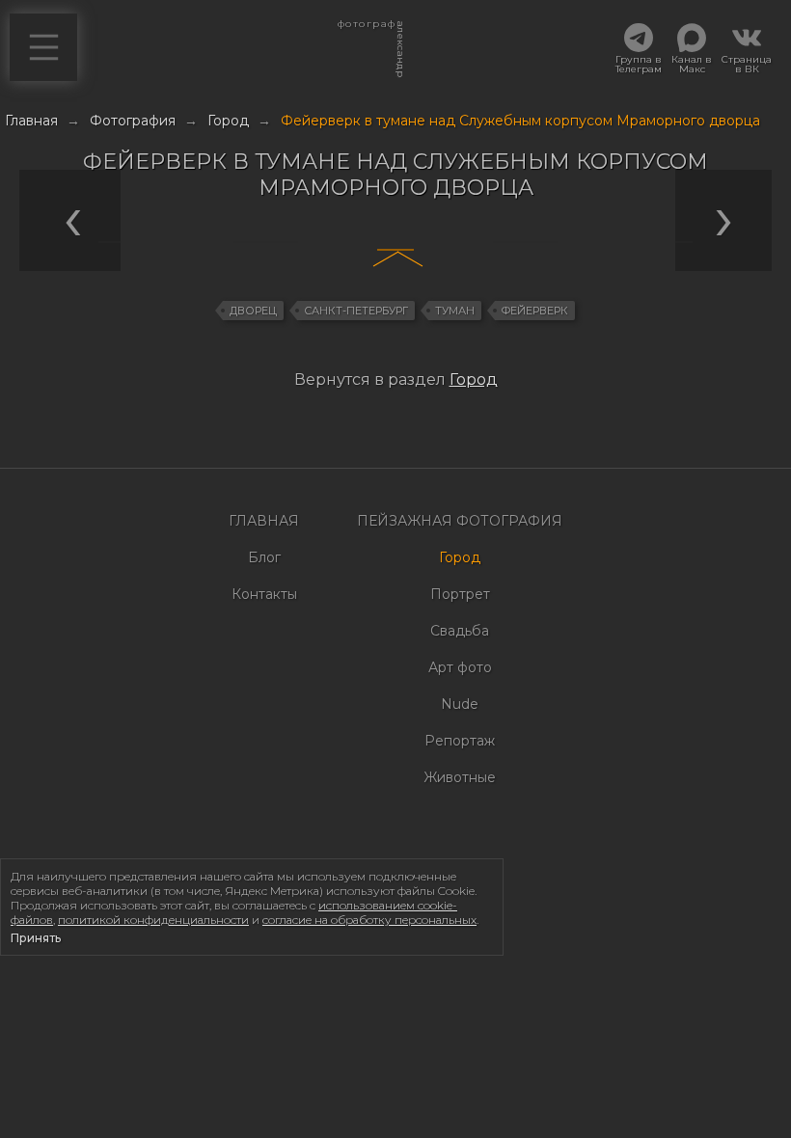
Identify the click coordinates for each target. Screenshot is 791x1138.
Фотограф (366, 29)
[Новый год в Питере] (525, 242)
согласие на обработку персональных (369, 919)
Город (474, 379)
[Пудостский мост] (661, 242)
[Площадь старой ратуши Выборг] (63, 242)
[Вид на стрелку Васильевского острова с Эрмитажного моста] (593, 242)
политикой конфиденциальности (153, 919)
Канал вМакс (691, 63)
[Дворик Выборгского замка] (130, 242)
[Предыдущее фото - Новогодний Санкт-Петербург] (391, 419)
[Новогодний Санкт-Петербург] (457, 242)
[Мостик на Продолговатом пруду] (728, 242)
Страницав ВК (747, 63)
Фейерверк (535, 310)
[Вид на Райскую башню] (198, 242)
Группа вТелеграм (638, 63)
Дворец (253, 310)
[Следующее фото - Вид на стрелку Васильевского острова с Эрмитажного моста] (400, 419)
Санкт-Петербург (356, 310)
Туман (455, 310)
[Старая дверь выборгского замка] (334, 242)
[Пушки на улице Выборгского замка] (265, 242)
